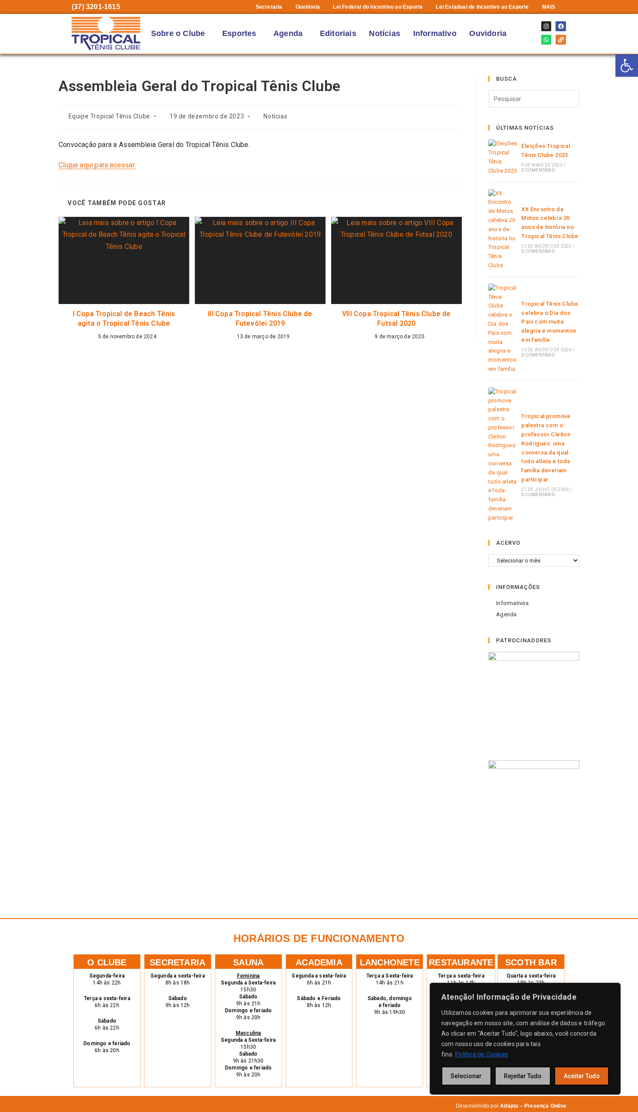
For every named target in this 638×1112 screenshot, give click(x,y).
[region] (525, 1039)
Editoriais (338, 33)
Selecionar (466, 1076)
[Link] (561, 40)
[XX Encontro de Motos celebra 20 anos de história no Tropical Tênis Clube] (503, 229)
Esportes (239, 33)
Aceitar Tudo (582, 1076)
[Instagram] (546, 26)
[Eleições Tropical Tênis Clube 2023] (503, 157)
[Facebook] (561, 26)
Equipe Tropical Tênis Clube (109, 116)
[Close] (611, 990)
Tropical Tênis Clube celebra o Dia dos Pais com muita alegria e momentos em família (549, 322)
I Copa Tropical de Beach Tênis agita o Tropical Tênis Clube (124, 318)
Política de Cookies (481, 1054)
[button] (551, 7)
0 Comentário (538, 170)
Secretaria (269, 7)
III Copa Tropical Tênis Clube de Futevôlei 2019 (260, 318)
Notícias (384, 33)
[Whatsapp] (546, 40)
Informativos (512, 603)
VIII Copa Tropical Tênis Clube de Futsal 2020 (396, 318)
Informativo (435, 33)
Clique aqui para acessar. (97, 165)
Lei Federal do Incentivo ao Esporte (378, 7)
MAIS (549, 7)
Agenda (288, 33)
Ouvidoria (308, 7)
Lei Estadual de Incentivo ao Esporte (482, 7)
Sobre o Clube (178, 33)
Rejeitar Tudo (523, 1076)
